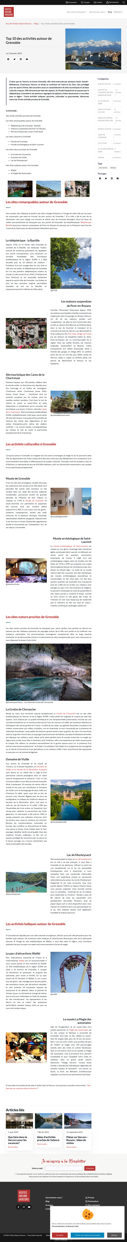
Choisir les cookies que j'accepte (87, 1235)
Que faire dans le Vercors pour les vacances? (17, 1140)
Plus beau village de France (79, 334)
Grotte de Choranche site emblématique (109, 92)
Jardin (109, 157)
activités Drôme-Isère (109, 150)
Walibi (21, 960)
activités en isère (109, 102)
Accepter (59, 1235)
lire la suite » (13, 1147)
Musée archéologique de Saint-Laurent (70, 546)
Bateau (113, 168)
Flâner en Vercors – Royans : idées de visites (77, 1140)
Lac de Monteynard (83, 859)
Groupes (86, 2)
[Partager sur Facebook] (8, 59)
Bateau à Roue (109, 129)
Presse (91, 1197)
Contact (99, 2)
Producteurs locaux (109, 110)
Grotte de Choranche (66, 713)
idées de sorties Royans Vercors (109, 120)
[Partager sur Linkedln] (20, 59)
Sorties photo (109, 84)
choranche (103, 168)
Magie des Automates (78, 1030)
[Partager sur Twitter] (14, 59)
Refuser (114, 1235)
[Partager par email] (26, 59)
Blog (36, 23)
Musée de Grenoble (34, 500)
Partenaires (72, 2)
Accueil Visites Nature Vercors (19, 23)
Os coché (109, 143)
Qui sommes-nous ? (54, 1197)
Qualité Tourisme (109, 136)
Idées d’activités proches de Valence (48, 1139)
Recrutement (114, 2)
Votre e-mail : (37, 1168)
